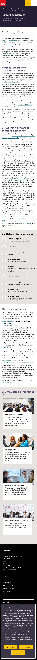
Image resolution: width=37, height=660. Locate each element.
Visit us (5, 594)
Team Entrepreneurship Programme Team (15, 179)
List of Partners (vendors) (10, 643)
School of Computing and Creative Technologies (17, 363)
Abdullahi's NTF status (25, 105)
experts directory (7, 383)
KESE (3, 221)
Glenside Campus (8, 588)
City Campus (7, 583)
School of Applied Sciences (10, 325)
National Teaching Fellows (12, 82)
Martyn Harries (7, 361)
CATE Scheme (26, 224)
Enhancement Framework (10, 54)
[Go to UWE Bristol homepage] (4, 8)
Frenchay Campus (8, 585)
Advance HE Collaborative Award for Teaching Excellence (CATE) (18, 137)
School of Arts (6, 347)
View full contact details (9, 569)
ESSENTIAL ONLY (26, 647)
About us (8, 8)
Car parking (6, 591)
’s (5, 221)
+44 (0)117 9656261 (16, 568)
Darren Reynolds (7, 321)
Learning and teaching (8, 11)
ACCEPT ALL (10, 647)
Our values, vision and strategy (18, 8)
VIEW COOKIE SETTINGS (18, 652)
